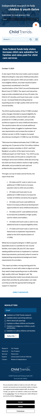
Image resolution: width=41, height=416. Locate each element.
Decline (20, 406)
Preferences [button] (18, 396)
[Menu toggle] (36, 39)
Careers (4, 359)
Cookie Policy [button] (10, 394)
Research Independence (19, 359)
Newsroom (14, 354)
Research (5, 348)
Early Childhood (20, 292)
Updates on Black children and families (20, 323)
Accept (20, 402)
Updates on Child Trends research (19, 315)
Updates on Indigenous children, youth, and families (21, 327)
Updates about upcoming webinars (19, 318)
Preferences (20, 411)
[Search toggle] (31, 39)
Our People (15, 348)
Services (4, 354)
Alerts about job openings (16, 320)
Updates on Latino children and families (21, 331)
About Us (5, 351)
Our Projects (15, 351)
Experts (4, 357)
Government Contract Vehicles (21, 357)
